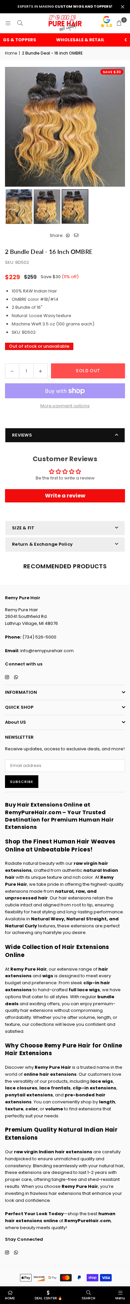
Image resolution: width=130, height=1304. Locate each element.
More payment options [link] (65, 406)
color (31, 1109)
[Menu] (8, 23)
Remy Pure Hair (28, 969)
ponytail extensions (29, 1095)
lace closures (21, 1088)
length (107, 1102)
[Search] (20, 23)
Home (11, 53)
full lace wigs (84, 990)
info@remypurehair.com (47, 651)
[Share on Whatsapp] (67, 235)
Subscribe (21, 781)
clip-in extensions (94, 1088)
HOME (10, 1298)
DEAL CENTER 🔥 (48, 1298)
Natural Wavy (47, 919)
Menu (120, 1298)
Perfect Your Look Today (34, 1214)
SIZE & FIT (23, 528)
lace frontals (55, 1088)
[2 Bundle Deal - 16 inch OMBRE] (19, 206)
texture (14, 1109)
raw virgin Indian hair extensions (53, 1152)
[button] (119, 23)
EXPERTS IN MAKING (65, 6)
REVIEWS (22, 435)
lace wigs (101, 1081)
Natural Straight (86, 919)
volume (54, 1109)
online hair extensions (50, 1074)
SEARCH (88, 1298)
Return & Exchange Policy (42, 544)
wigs (47, 976)
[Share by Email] (76, 235)
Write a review (65, 495)
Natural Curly (21, 926)
